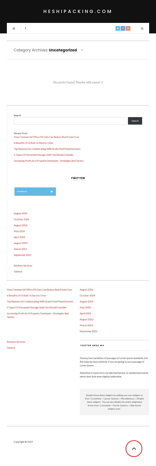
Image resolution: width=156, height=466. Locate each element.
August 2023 (20, 243)
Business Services (23, 265)
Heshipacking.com (78, 11)
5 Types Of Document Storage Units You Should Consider (43, 154)
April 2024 (19, 237)
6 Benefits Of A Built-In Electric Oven (33, 142)
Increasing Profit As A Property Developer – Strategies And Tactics (49, 160)
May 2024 (19, 231)
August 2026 (20, 213)
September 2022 (22, 254)
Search (17, 115)
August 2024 (20, 225)
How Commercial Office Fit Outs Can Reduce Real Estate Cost (46, 136)
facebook (22, 191)
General (18, 271)
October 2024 (21, 219)
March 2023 (20, 248)
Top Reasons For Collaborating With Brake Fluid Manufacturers (47, 148)
